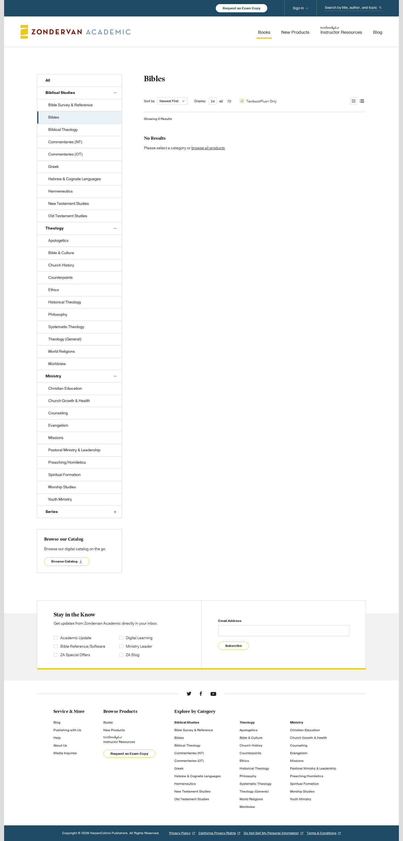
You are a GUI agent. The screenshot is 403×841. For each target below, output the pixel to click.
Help (57, 738)
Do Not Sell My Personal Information (271, 833)
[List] (361, 101)
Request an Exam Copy (241, 8)
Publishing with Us (67, 730)
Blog (56, 722)
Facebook (201, 693)
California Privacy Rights (217, 833)
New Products (114, 730)
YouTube (213, 693)
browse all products (208, 148)
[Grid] (353, 101)
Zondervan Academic (75, 32)
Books (108, 722)
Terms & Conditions (321, 833)
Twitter (189, 693)
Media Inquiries (65, 753)
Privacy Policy (180, 833)
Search (380, 7)
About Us (60, 745)
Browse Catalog (64, 561)
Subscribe (233, 646)
